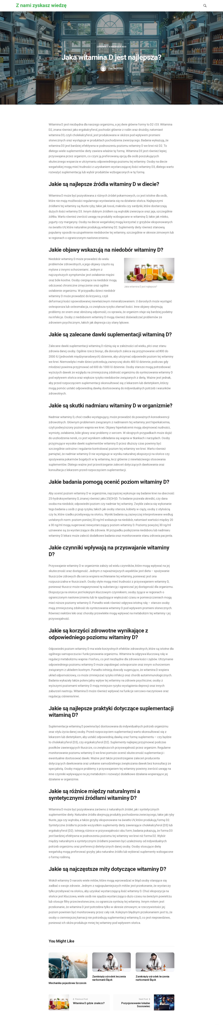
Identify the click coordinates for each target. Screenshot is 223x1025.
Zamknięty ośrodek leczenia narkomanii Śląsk (109, 978)
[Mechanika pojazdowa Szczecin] (68, 965)
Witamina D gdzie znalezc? (89, 1003)
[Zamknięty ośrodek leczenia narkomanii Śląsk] (111, 962)
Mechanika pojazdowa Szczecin (67, 983)
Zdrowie (101, 47)
